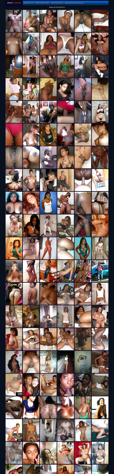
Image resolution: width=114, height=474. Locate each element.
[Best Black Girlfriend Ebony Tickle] (48, 339)
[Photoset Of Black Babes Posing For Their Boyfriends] (48, 430)
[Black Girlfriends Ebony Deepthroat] (65, 430)
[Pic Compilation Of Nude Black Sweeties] (65, 339)
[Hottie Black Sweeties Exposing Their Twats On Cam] (82, 293)
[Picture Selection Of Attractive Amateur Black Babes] (65, 134)
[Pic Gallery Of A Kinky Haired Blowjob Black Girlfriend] (48, 407)
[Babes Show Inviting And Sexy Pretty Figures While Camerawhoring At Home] (31, 407)
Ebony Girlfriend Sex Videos (74, 3)
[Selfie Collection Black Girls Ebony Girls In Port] (31, 157)
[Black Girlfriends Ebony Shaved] (82, 225)
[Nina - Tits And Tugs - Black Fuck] (100, 293)
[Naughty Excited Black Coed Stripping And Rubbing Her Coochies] (65, 225)
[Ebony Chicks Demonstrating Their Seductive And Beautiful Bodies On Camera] (48, 362)
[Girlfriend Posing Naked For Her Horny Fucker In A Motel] (48, 453)
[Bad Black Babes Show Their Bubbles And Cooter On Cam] (100, 134)
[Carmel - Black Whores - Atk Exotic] (100, 66)
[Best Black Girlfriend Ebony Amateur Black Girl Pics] (100, 339)
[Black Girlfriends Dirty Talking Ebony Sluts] (13, 248)
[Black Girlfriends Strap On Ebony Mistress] (13, 66)
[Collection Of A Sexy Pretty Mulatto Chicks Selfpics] (48, 203)
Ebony (14, 3)
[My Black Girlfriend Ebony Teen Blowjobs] (13, 316)
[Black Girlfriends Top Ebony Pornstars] (65, 21)
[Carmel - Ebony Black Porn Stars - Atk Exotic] (31, 66)
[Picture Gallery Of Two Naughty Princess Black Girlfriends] (31, 43)
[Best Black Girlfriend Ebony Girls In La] (31, 362)
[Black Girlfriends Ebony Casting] (48, 384)
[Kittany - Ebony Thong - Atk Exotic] (82, 157)
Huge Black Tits (29, 3)
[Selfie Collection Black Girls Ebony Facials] (31, 271)
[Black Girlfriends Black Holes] (65, 248)
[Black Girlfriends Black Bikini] (65, 112)
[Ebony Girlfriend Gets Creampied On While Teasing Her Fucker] (65, 271)
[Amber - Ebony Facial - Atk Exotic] (13, 134)
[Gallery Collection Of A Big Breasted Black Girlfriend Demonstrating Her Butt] (100, 407)
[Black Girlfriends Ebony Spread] (13, 43)
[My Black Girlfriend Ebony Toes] (65, 407)
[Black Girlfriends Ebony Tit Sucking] (13, 407)
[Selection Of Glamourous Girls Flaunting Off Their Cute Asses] (13, 453)
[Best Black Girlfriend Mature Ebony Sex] (48, 66)
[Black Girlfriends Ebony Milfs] (31, 339)
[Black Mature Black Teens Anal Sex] (82, 453)
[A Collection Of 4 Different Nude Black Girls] (13, 339)
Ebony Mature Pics (57, 3)
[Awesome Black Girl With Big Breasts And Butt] (82, 248)
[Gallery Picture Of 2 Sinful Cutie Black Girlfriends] (31, 293)
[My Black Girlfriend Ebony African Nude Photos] (13, 112)
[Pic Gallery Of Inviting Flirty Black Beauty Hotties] (31, 89)
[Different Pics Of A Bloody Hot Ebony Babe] (48, 134)
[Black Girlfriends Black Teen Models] (100, 271)
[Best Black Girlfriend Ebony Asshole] (31, 134)
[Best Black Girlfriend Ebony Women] (100, 112)
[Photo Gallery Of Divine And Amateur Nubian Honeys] (100, 248)
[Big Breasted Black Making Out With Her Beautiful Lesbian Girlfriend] (65, 157)
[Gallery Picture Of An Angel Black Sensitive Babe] (65, 180)
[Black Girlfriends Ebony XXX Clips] (82, 362)
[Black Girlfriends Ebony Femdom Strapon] (13, 384)
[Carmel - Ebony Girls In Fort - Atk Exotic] (48, 271)
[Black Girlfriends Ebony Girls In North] (100, 362)
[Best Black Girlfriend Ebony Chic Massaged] (13, 293)
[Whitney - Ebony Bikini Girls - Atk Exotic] (82, 89)
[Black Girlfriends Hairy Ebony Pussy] (65, 293)
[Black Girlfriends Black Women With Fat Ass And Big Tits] (48, 180)
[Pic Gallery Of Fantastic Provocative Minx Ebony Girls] (13, 157)
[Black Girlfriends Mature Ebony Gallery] (13, 362)
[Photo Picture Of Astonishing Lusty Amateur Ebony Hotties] (48, 43)
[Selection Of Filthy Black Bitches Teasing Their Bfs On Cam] (65, 384)
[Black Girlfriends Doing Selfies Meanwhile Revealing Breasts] (48, 89)
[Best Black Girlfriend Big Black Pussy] (82, 316)
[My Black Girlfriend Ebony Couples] (48, 248)
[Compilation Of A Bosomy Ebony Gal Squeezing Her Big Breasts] (48, 225)
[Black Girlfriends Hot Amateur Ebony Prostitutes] (31, 21)
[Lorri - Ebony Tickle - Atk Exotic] (65, 66)
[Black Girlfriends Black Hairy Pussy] (31, 453)
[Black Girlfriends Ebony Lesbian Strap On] (31, 112)
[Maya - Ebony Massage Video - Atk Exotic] (100, 43)
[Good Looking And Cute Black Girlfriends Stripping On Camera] (82, 384)
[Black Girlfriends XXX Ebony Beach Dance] (31, 384)
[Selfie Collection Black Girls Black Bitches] (13, 203)
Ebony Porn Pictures (42, 3)
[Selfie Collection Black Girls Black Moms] (13, 271)
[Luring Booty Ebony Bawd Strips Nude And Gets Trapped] (100, 89)
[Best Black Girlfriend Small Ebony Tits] (100, 203)
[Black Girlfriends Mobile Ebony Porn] (82, 21)
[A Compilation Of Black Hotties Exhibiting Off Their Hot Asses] (13, 89)
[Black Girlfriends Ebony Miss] (31, 180)
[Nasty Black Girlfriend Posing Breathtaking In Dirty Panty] (100, 180)
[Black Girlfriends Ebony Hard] (31, 225)
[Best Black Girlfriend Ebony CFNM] (82, 43)
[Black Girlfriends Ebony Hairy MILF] (82, 66)
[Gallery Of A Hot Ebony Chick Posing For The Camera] (48, 316)
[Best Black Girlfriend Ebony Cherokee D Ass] (82, 407)
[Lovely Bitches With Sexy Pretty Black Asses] (65, 362)
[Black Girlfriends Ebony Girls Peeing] (100, 157)
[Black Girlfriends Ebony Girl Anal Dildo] (48, 21)
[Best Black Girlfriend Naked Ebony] (48, 112)
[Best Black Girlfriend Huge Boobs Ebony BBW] (31, 430)
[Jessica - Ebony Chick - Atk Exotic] (100, 225)
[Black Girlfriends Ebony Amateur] (31, 316)
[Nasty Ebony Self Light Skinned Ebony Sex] (13, 21)
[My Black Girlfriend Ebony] (82, 430)
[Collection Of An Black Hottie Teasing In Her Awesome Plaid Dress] (82, 271)
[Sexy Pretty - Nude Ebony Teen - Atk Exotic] (48, 293)
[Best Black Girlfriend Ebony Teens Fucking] (100, 453)
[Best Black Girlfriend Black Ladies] (100, 21)
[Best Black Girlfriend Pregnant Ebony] (82, 203)
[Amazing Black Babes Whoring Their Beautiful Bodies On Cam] (31, 203)
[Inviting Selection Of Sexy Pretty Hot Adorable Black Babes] (48, 157)
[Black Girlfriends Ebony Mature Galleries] (13, 225)
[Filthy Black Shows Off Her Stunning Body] (100, 430)
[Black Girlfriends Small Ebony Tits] (82, 134)
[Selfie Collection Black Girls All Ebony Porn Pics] (13, 180)
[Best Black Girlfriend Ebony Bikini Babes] (82, 112)
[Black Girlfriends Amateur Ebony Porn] (82, 339)
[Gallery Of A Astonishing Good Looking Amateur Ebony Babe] (100, 384)
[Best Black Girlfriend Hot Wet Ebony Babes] (65, 43)
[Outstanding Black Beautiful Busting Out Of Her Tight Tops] (31, 248)
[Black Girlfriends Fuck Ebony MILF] (13, 430)
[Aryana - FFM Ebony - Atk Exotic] (100, 316)
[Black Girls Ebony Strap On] (65, 453)
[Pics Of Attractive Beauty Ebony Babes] (65, 89)
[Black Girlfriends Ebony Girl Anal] (65, 316)
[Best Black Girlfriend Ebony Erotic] (65, 203)
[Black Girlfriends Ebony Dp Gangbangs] (82, 180)
